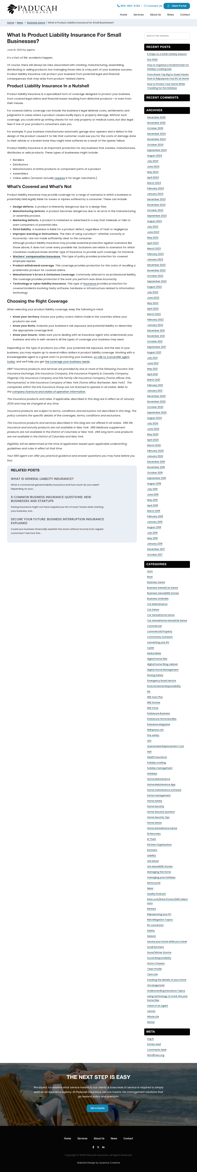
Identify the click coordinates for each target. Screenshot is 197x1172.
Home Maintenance (158, 779)
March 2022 (154, 314)
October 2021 (155, 341)
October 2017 (155, 554)
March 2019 (153, 510)
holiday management (159, 768)
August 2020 (154, 418)
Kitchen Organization (159, 844)
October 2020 (155, 407)
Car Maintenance (157, 604)
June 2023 (153, 232)
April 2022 (153, 308)
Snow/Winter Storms (159, 952)
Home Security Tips (158, 817)
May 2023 (152, 237)
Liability (151, 855)
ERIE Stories (153, 702)
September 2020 (157, 412)
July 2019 (152, 489)
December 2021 (156, 330)
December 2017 (156, 549)
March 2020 (154, 445)
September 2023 (157, 215)
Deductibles (154, 653)
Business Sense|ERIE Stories (163, 593)
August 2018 (154, 527)
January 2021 (154, 390)
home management (159, 795)
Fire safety (153, 735)
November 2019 (156, 467)
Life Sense (153, 861)
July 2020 (152, 423)
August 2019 (154, 483)
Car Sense (153, 609)
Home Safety (154, 800)
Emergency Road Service (161, 680)
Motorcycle (153, 882)
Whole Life (153, 1016)
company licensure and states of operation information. (49, 391)
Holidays (152, 773)
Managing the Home (159, 872)
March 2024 (154, 183)
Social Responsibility (159, 958)
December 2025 (156, 117)
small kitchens (155, 947)
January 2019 (154, 521)
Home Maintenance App (161, 784)
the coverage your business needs (67, 361)
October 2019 (155, 472)
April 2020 (153, 439)
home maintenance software (164, 790)
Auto (150, 571)
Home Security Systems (161, 811)
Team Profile (154, 968)
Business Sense (156, 582)
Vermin (151, 1011)
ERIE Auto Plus (155, 697)
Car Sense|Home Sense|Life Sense (167, 620)
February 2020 (155, 450)
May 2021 (152, 368)
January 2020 (155, 456)
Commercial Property (159, 631)
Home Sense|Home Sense (162, 828)
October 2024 (155, 144)
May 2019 (152, 500)
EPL (149, 691)
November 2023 (156, 204)
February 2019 (155, 516)
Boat (150, 576)
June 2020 (153, 429)
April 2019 (152, 505)
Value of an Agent (157, 1005)
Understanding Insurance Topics (166, 990)
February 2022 (155, 319)
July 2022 (152, 292)
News (20, 22)
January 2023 (155, 259)
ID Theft (151, 839)
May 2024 (152, 172)
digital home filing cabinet (162, 664)
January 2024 (155, 193)
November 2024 (156, 139)
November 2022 (156, 270)
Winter (151, 1022)
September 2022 (157, 281)
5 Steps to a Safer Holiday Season (167, 54)
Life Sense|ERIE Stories (160, 866)
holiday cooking (156, 762)
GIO (149, 740)
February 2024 (155, 188)
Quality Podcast (156, 893)
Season (151, 936)
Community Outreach (160, 637)
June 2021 (152, 363)
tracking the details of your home (166, 979)
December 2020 (156, 396)
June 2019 (152, 494)
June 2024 (153, 166)
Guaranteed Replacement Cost (165, 746)
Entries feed (154, 1044)
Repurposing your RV (159, 914)
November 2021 (156, 336)
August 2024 (154, 155)
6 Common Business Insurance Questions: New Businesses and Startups (51, 499)
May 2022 (152, 303)
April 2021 (152, 374)
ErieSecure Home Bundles (162, 718)
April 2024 (153, 177)
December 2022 (156, 265)
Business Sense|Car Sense (162, 587)
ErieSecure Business (158, 713)
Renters (151, 908)
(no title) (152, 59)
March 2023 (154, 248)
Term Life (152, 974)
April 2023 (153, 243)
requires (60, 178)
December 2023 (156, 199)
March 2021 (153, 379)
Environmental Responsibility (164, 686)
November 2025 (156, 122)
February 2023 (155, 254)
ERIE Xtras (152, 708)
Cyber (150, 647)
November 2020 (156, 401)
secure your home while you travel (167, 941)
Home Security (155, 806)
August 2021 (154, 352)
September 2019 (156, 478)
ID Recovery (154, 833)
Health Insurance (157, 757)
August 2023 (154, 221)
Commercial (154, 626)
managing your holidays (161, 877)
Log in (150, 1038)
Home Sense (154, 822)
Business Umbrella (157, 598)
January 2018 (154, 543)
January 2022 (155, 325)
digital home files (157, 658)
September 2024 (157, 150)
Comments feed (156, 1049)
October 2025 (155, 128)
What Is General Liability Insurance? (42, 479)
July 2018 (152, 532)
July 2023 (152, 226)
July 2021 (152, 357)
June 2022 (153, 297)
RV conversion (155, 925)
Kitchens (152, 850)
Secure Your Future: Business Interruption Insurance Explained (57, 521)
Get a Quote (97, 1108)
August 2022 (154, 286)
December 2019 (156, 461)
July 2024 (152, 161)
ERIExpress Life (155, 729)
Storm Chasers (156, 963)
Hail (149, 751)
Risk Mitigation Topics (160, 919)
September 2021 (156, 347)
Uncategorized (155, 985)
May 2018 (152, 538)
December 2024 (156, 133)
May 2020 (152, 434)
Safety (151, 930)
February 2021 (155, 385)
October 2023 (155, 210)
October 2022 (155, 275)
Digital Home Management (163, 669)
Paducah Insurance (32, 9)
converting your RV (158, 642)
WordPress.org (155, 1055)
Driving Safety (155, 675)
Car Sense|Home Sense (161, 615)
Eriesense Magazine (158, 724)
